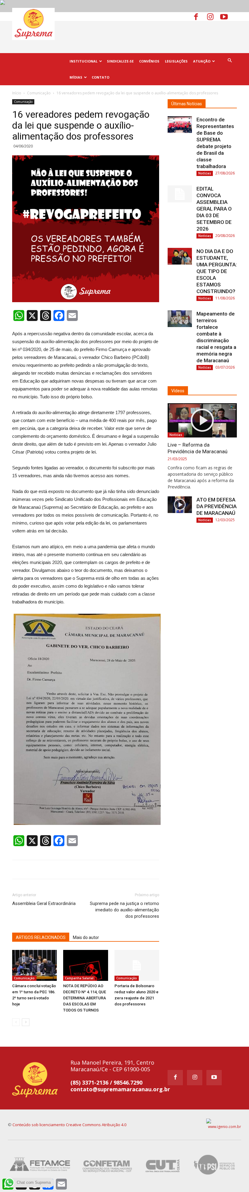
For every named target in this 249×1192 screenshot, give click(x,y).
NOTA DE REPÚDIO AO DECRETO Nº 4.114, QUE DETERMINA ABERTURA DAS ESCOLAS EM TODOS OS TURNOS (84, 998)
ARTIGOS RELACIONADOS (41, 937)
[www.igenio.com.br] (223, 1124)
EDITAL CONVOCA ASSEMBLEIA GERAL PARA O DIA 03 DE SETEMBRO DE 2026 (214, 209)
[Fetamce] (41, 1164)
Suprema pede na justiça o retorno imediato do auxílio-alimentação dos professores (124, 910)
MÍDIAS (76, 77)
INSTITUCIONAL (83, 61)
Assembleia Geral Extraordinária (44, 903)
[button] (229, 60)
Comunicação (39, 93)
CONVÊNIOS (149, 61)
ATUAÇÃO (201, 61)
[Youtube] (226, 16)
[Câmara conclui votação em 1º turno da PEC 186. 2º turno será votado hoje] (34, 965)
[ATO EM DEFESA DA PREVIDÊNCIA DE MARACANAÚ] (180, 504)
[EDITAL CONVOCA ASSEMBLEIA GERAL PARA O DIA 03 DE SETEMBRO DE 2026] (180, 193)
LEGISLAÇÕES (176, 61)
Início (16, 93)
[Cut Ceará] (162, 1164)
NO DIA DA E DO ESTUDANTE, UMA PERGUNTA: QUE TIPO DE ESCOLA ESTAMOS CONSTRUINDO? (216, 271)
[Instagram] (213, 16)
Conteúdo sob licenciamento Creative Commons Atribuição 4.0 (69, 1124)
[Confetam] (107, 1164)
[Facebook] (200, 16)
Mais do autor (86, 937)
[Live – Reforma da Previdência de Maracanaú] (202, 420)
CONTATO (100, 77)
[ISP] (215, 1164)
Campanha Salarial (79, 978)
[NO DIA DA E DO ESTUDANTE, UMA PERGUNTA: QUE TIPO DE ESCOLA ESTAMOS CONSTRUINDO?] (180, 256)
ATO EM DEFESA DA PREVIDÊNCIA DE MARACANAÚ (216, 506)
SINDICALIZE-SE (120, 61)
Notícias (204, 173)
